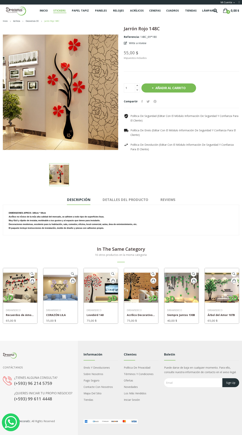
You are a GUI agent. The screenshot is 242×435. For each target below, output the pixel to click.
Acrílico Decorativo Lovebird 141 (141, 315)
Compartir (142, 101)
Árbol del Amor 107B (221, 315)
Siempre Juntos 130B (181, 315)
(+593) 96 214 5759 (33, 383)
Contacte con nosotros (98, 387)
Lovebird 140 (95, 315)
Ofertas (128, 380)
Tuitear (148, 101)
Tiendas (88, 400)
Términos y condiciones (139, 374)
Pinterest (155, 101)
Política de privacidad (137, 367)
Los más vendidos (135, 393)
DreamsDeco (13, 310)
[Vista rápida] (32, 274)
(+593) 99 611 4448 (33, 399)
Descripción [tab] (78, 199)
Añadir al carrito (170, 88)
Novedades (131, 387)
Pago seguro (91, 380)
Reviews (167, 199)
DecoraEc (24, 421)
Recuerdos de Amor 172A (20, 315)
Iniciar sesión (132, 400)
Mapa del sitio (93, 393)
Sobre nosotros (93, 374)
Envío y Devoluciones (97, 367)
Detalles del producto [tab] (125, 199)
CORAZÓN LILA (56, 315)
